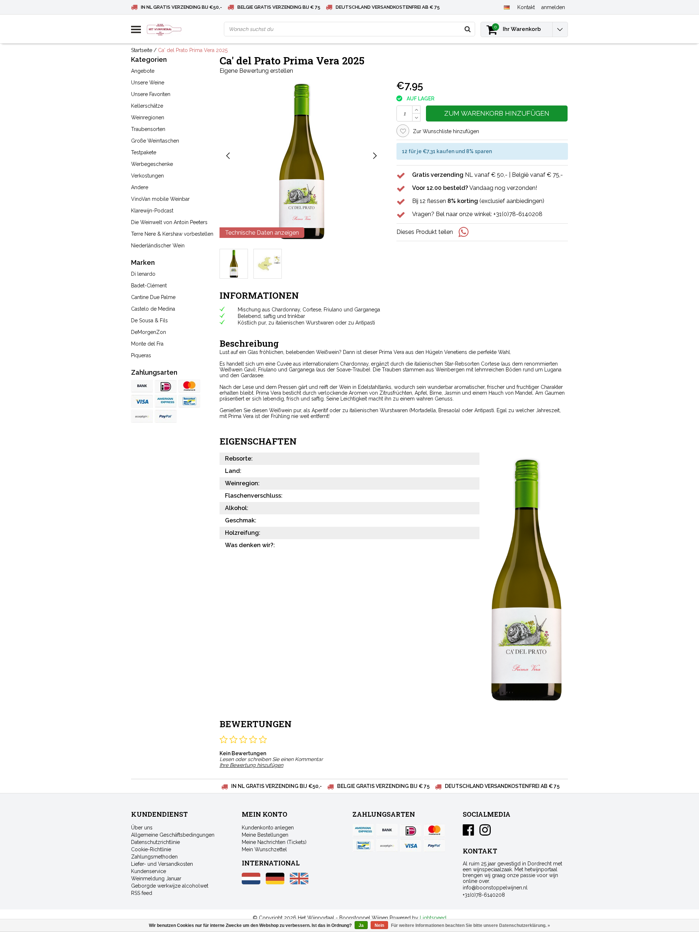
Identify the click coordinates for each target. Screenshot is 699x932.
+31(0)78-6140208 (484, 895)
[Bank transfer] (142, 386)
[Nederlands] (251, 882)
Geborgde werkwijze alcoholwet (169, 886)
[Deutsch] (507, 7)
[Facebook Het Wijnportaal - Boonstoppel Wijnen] (468, 833)
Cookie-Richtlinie (151, 849)
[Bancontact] (189, 401)
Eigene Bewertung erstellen (256, 70)
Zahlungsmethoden (154, 857)
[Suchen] (467, 29)
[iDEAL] (166, 386)
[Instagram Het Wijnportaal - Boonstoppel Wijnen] (485, 833)
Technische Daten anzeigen (262, 232)
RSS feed (141, 893)
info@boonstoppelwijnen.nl (495, 888)
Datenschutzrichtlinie (155, 842)
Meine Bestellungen (265, 835)
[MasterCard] (189, 386)
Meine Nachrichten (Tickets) (274, 842)
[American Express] (166, 401)
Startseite (141, 50)
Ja (361, 925)
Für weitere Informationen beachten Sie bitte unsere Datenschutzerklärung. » (470, 925)
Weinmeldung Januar (156, 878)
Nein (379, 925)
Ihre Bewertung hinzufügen (251, 765)
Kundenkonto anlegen (268, 828)
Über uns (142, 828)
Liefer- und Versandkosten (162, 864)
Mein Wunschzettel (264, 849)
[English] (299, 882)
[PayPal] (142, 416)
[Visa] (142, 401)
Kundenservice (148, 871)
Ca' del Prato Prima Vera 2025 (193, 50)
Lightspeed (433, 918)
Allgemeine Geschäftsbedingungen (172, 835)
